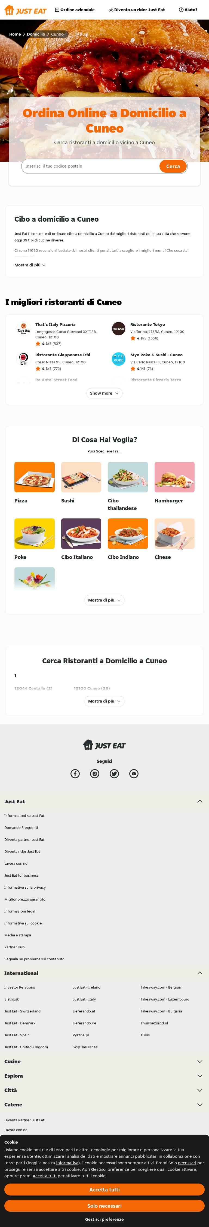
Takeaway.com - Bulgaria (161, 1011)
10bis (145, 1035)
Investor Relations (19, 987)
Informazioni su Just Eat (24, 815)
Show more (101, 393)
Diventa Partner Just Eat (24, 1120)
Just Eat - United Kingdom (26, 1046)
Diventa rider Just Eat (22, 851)
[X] (114, 773)
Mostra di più (27, 265)
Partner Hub (14, 947)
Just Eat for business (21, 875)
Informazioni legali (20, 911)
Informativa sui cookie (23, 923)
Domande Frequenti (21, 827)
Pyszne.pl (81, 1035)
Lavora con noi (16, 863)
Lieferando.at (84, 1011)
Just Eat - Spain (17, 1035)
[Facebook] (75, 773)
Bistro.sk (11, 999)
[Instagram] (94, 773)
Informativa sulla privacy (25, 887)
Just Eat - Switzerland (22, 1011)
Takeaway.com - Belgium (161, 987)
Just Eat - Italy (84, 999)
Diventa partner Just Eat (24, 839)
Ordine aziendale (77, 9)
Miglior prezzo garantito (24, 899)
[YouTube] (133, 773)
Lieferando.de (84, 1023)
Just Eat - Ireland (86, 987)
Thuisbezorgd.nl (154, 1023)
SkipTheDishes (85, 1046)
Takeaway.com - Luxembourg (165, 999)
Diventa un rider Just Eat (139, 9)
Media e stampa (17, 935)
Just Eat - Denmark (19, 1023)
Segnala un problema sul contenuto (34, 959)
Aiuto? (191, 9)
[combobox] (90, 166)
